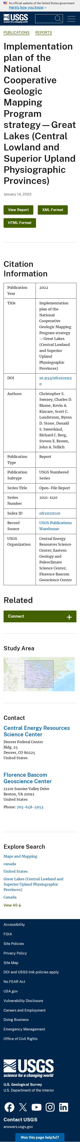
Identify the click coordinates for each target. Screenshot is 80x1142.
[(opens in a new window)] (9, 1106)
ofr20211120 (49, 513)
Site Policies (14, 944)
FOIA (8, 934)
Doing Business (16, 1020)
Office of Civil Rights (21, 1039)
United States (16, 871)
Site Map (11, 963)
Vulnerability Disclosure (23, 1001)
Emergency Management (24, 1029)
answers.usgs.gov (18, 1127)
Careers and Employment (25, 1010)
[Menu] (71, 19)
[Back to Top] (64, 1126)
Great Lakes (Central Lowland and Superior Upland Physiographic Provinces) (33, 884)
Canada (10, 897)
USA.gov (11, 991)
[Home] (16, 22)
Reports (43, 32)
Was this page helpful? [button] (40, 1137)
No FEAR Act (14, 982)
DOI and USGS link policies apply (31, 972)
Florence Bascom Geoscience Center (28, 778)
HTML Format (20, 223)
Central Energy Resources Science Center (37, 731)
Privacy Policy (15, 953)
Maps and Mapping (20, 856)
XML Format (52, 210)
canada (10, 864)
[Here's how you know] (40, 6)
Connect (16, 616)
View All (11, 905)
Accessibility (14, 925)
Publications (17, 32)
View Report (18, 210)
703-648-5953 (30, 807)
